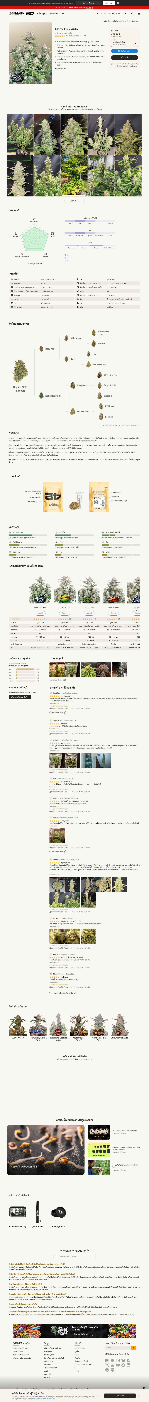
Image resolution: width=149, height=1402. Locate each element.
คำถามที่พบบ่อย (79, 1348)
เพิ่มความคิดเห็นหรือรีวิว (20, 697)
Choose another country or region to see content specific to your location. (51, 3)
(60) (70, 619)
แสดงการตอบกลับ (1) (58, 713)
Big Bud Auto (89, 607)
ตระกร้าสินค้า (18, 1351)
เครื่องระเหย (48, 1364)
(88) (45, 619)
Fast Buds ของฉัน (21, 1343)
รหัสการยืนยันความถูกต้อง (22, 1358)
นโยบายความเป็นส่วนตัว (83, 1364)
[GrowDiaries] (74, 1085)
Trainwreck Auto (113, 607)
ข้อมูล (46, 1343)
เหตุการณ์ (47, 1374)
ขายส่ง (46, 1371)
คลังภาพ (47, 1377)
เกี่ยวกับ (78, 1343)
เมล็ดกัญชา (42, 13)
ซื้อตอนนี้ (124, 57)
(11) (94, 619)
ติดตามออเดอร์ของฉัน (21, 1348)
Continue (109, 3)
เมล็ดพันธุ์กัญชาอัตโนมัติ (52, 1348)
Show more (74, 200)
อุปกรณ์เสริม (48, 1361)
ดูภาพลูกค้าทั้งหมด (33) (57, 680)
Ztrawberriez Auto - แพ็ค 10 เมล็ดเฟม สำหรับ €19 (73, 8)
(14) (118, 619)
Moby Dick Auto (133, 21)
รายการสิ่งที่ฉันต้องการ (21, 1355)
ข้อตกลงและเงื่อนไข (81, 1361)
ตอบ (72, 708)
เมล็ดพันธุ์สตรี (49, 1355)
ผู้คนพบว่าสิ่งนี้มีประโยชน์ (59, 708)
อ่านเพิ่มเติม (61, 68)
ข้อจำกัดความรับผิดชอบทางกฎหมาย (43, 1399)
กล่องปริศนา (54, 13)
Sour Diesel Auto (64, 607)
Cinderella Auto (138, 607)
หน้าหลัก (107, 21)
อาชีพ (76, 1371)
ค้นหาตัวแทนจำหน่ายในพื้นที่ (54, 1358)
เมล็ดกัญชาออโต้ (118, 21)
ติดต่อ (76, 1355)
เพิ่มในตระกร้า (125, 51)
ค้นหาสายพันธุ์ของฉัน (81, 1334)
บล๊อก (76, 1368)
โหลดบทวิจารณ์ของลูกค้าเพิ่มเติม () (62, 993)
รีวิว (75, 1374)
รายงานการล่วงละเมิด (83, 708)
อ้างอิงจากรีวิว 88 (79, 36)
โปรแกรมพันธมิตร (50, 1368)
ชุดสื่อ (76, 1351)
